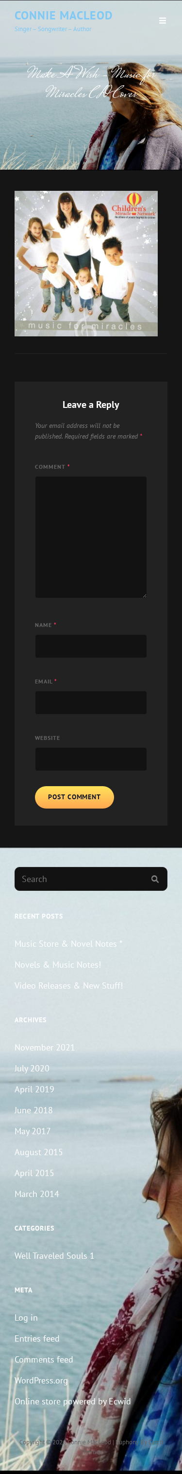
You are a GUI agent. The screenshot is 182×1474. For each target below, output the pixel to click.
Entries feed (37, 1338)
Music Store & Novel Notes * (68, 943)
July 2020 (32, 1068)
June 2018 (34, 1110)
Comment (52, 466)
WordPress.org (41, 1380)
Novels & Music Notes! (58, 964)
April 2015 (34, 1173)
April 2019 (34, 1089)
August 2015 (39, 1152)
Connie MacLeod (64, 15)
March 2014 (37, 1193)
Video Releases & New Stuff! (69, 985)
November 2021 (45, 1047)
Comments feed (44, 1359)
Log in (26, 1317)
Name (46, 624)
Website (47, 737)
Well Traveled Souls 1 (55, 1255)
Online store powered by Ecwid (73, 1401)
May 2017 (33, 1131)
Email (46, 681)
